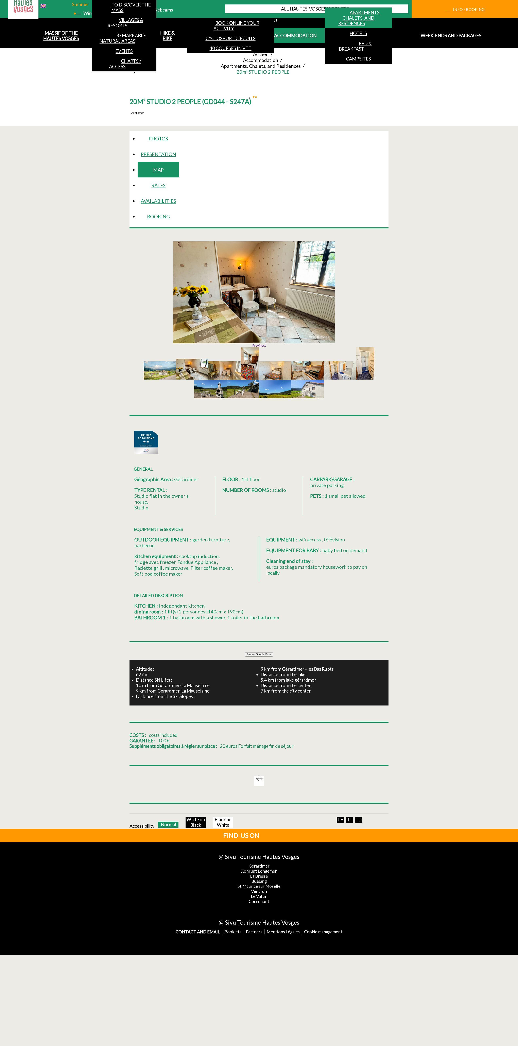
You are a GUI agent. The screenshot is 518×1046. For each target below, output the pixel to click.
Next (262, 345)
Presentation (158, 154)
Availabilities (158, 201)
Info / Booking (469, 9)
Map (158, 170)
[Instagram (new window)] (288, 835)
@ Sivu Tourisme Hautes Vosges (259, 856)
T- (349, 819)
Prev (255, 345)
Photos (158, 138)
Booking (158, 216)
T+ (358, 819)
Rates (158, 185)
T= (340, 819)
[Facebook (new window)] (274, 835)
